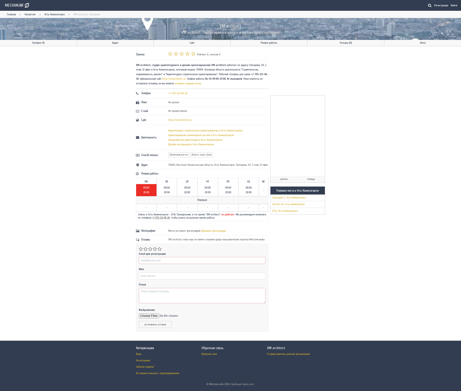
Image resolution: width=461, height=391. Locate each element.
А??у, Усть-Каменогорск (285, 210)
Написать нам (209, 354)
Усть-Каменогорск (54, 14)
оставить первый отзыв (188, 83)
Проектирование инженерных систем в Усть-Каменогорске (201, 135)
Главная (11, 14)
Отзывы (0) (346, 42)
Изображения (147, 310)
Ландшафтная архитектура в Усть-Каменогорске (195, 139)
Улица (311, 179)
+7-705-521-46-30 (177, 93)
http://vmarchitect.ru (174, 78)
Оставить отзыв (155, 325)
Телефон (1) (38, 42)
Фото (423, 42)
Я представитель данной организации (288, 354)
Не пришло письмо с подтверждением (157, 373)
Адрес (115, 42)
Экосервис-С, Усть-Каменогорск (289, 197)
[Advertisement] (297, 71)
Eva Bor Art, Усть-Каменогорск (288, 204)
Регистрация (441, 5)
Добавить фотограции (213, 230)
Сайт (192, 42)
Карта (284, 179)
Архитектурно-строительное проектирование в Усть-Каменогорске (205, 130)
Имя (141, 269)
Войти (454, 5)
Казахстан (30, 14)
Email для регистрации (152, 253)
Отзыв (142, 284)
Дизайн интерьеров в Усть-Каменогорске (191, 144)
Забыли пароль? (145, 366)
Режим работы (269, 42)
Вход (138, 354)
